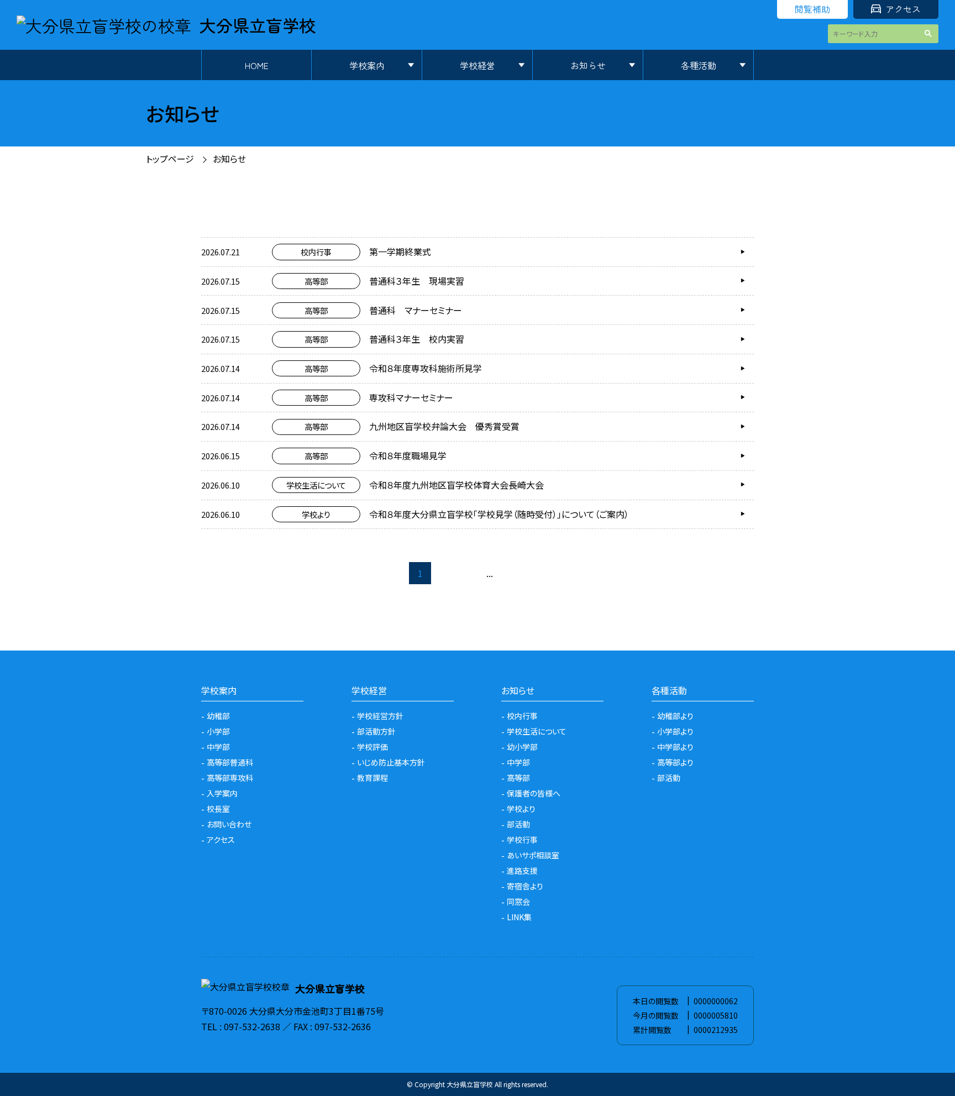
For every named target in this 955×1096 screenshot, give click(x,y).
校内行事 (522, 715)
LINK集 (519, 916)
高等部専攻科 (230, 777)
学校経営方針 (380, 715)
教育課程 (372, 777)
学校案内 (367, 65)
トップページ (170, 158)
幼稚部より (675, 715)
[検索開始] (930, 33)
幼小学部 (522, 746)
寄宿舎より (525, 886)
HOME (257, 65)
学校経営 (477, 65)
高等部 (518, 777)
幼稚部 (218, 715)
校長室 (218, 808)
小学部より (675, 731)
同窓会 (518, 901)
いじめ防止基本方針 (391, 762)
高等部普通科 (230, 762)
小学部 (218, 731)
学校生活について (536, 731)
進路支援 (522, 870)
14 (512, 573)
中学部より (675, 746)
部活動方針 (376, 731)
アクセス (903, 8)
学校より (521, 808)
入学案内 (222, 793)
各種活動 (698, 65)
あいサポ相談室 (533, 855)
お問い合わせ (229, 824)
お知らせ (588, 65)
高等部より (675, 762)
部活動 (518, 824)
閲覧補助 (812, 8)
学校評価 (372, 746)
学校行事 (522, 839)
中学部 (218, 746)
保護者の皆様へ (533, 793)
